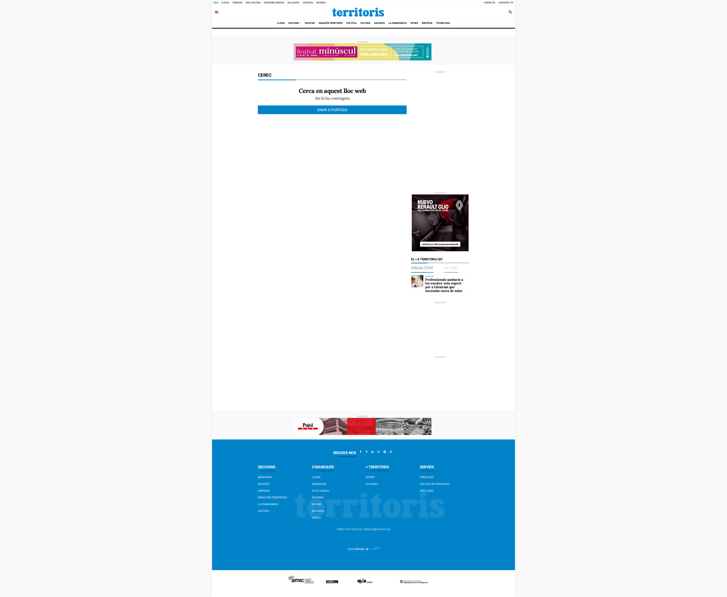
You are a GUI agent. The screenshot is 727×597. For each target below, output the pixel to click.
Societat (264, 483)
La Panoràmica (268, 504)
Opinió (370, 477)
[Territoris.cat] (358, 12)
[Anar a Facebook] (360, 452)
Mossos (320, 2)
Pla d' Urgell (321, 490)
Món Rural (265, 477)
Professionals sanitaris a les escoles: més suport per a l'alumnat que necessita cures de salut (444, 285)
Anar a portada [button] (332, 110)
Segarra (318, 497)
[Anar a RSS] (391, 452)
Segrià (316, 504)
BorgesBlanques (274, 2)
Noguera (318, 510)
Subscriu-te (506, 2)
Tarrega (237, 2)
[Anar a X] (367, 452)
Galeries (372, 483)
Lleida (225, 2)
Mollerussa (253, 2)
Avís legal (427, 490)
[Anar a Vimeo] (385, 452)
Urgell (317, 517)
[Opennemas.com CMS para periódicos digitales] (363, 548)
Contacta (489, 2)
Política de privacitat (435, 483)
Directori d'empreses (272, 497)
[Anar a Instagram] (379, 452)
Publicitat (427, 477)
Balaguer (293, 2)
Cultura (263, 510)
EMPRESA (264, 490)
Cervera (308, 2)
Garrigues (319, 483)
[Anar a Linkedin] (373, 452)
